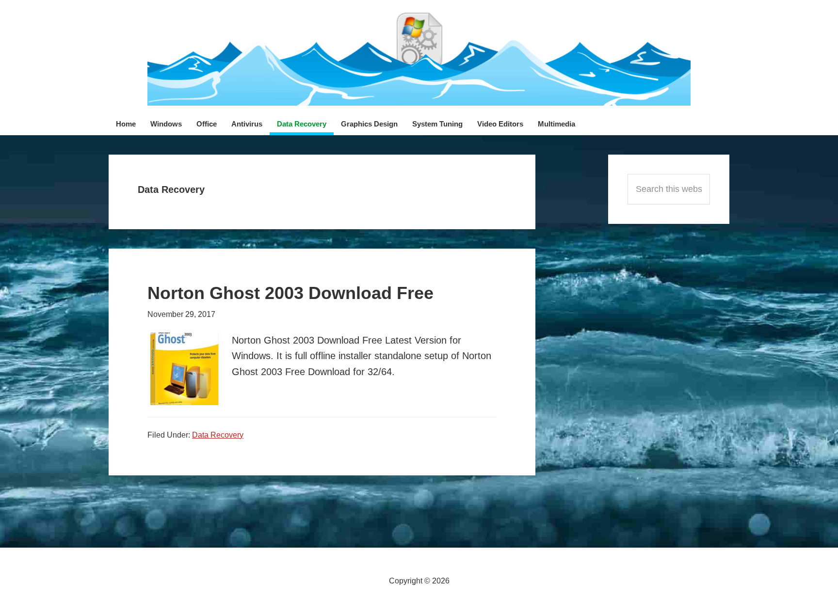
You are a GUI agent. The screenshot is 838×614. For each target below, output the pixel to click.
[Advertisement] (669, 374)
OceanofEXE (419, 58)
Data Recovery (217, 435)
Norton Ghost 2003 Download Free (290, 293)
